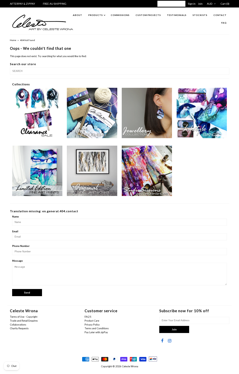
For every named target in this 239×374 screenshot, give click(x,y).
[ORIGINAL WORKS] (92, 171)
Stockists (200, 15)
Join (200, 3)
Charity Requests (19, 328)
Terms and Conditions (97, 328)
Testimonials (176, 15)
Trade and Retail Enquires (24, 320)
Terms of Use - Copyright (23, 316)
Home (13, 40)
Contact (219, 15)
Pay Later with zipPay (96, 332)
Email (15, 231)
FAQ (223, 22)
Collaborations (18, 324)
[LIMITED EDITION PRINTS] (37, 171)
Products (95, 15)
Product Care (92, 320)
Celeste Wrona (130, 366)
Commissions (120, 15)
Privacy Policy (92, 324)
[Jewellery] (147, 113)
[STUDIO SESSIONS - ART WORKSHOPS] (147, 171)
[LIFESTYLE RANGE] (202, 113)
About (77, 15)
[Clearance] (37, 113)
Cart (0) (225, 3)
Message (17, 260)
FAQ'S (88, 316)
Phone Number (21, 245)
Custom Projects (148, 15)
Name (15, 216)
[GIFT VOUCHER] (92, 113)
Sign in (191, 3)
